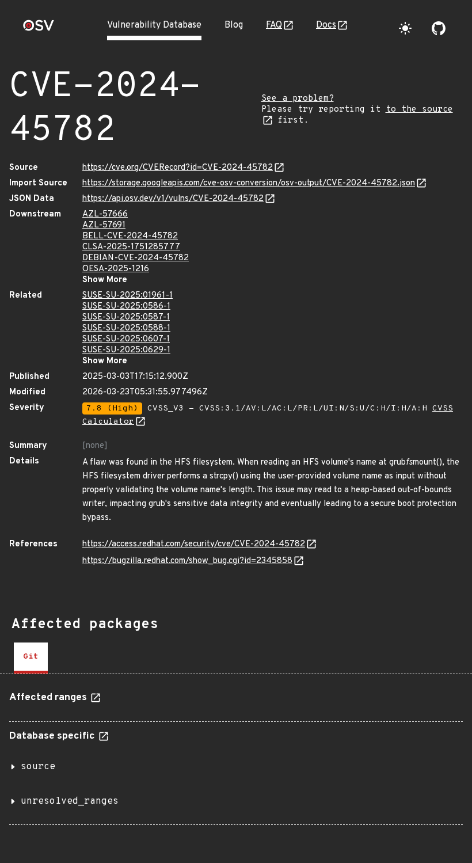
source (38, 767)
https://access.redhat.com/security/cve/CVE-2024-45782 (193, 544)
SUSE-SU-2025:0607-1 (126, 339)
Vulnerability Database (154, 25)
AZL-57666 (105, 214)
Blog (233, 25)
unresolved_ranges (70, 801)
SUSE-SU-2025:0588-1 (126, 328)
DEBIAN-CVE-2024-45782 (135, 258)
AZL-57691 (103, 225)
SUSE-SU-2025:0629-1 (126, 350)
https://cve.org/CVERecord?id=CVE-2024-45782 (177, 167)
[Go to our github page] (439, 28)
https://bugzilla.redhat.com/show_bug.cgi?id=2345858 (187, 561)
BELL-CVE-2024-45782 (130, 236)
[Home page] (38, 29)
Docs (326, 25)
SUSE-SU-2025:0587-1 (126, 317)
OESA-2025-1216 (115, 269)
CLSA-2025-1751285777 (131, 247)
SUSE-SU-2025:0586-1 (126, 306)
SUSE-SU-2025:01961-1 (127, 295)
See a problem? (297, 98)
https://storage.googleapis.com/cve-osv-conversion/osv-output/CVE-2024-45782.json (248, 183)
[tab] (31, 658)
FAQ (274, 25)
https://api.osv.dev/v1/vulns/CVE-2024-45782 (173, 198)
